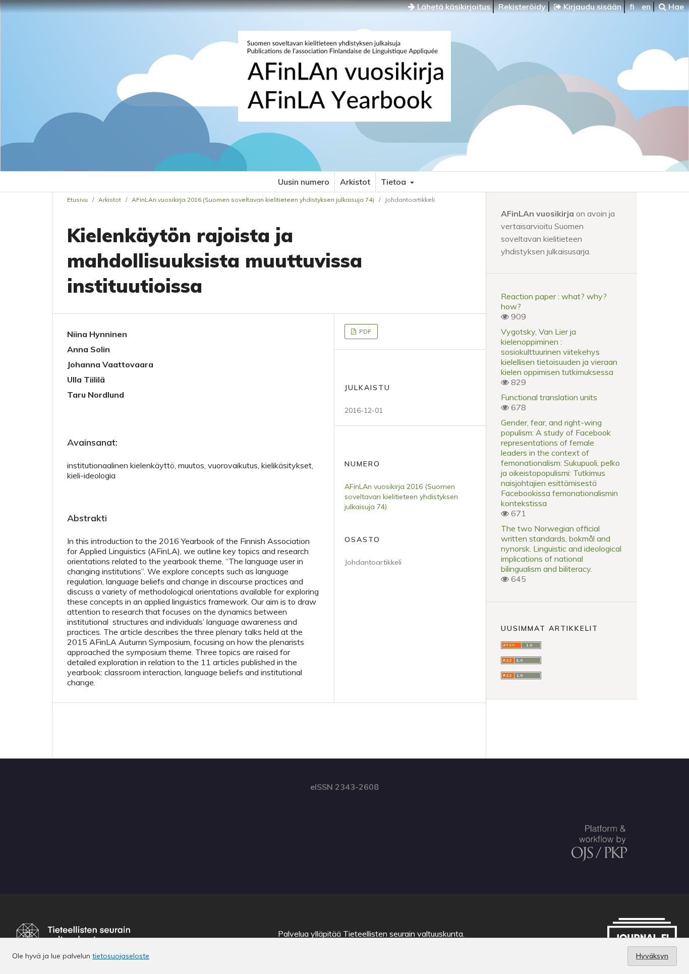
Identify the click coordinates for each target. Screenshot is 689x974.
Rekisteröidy (522, 7)
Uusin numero (303, 182)
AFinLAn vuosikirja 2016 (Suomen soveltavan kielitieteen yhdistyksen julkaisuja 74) (253, 199)
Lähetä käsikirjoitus (452, 7)
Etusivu (77, 199)
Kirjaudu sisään (591, 7)
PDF (364, 331)
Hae (675, 7)
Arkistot (355, 182)
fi (632, 7)
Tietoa (394, 182)
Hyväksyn (652, 955)
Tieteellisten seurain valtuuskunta (403, 934)
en (646, 7)
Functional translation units (549, 397)
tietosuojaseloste (120, 955)
